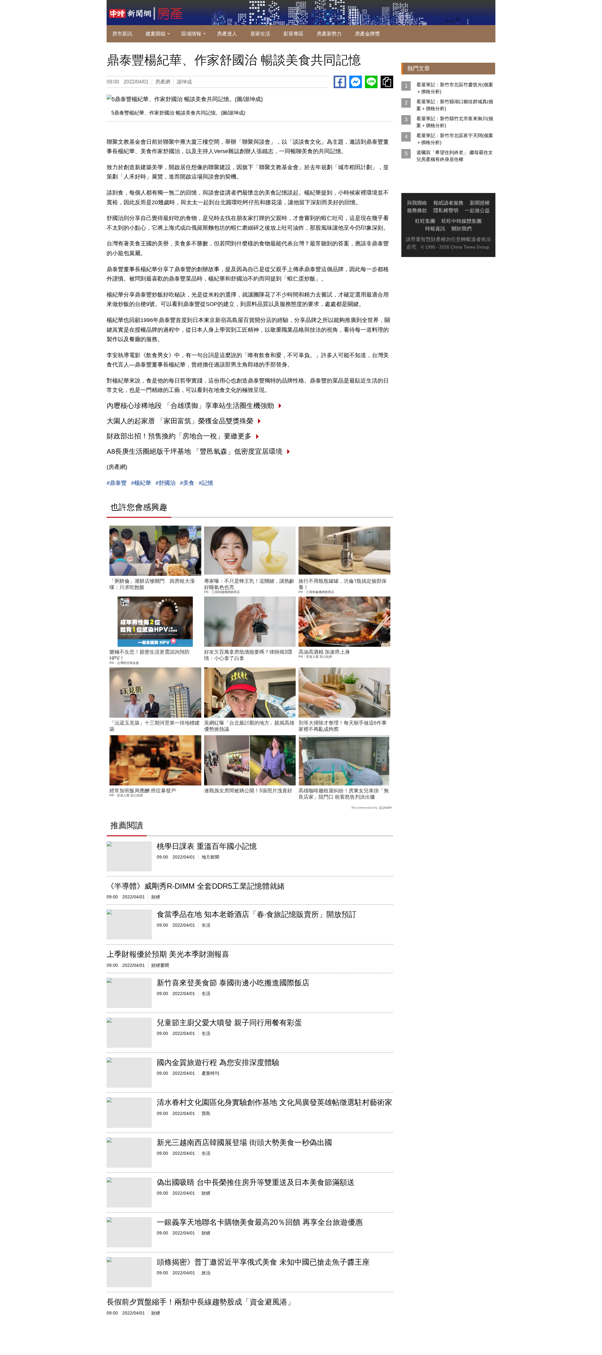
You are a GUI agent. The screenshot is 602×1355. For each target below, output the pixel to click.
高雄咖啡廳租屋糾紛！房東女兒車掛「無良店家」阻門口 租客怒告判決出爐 (343, 794)
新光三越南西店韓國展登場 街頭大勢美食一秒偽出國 (244, 1142)
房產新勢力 (329, 33)
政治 (206, 1272)
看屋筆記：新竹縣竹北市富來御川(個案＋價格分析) (454, 122)
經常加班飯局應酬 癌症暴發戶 (142, 791)
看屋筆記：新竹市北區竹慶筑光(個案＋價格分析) (454, 88)
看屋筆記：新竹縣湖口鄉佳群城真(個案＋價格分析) (454, 105)
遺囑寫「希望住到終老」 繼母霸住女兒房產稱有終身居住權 (454, 156)
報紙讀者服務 (448, 203)
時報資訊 (435, 228)
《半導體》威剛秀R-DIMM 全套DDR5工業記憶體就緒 (196, 886)
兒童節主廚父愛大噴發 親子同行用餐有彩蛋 (229, 1022)
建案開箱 (155, 33)
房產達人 (227, 33)
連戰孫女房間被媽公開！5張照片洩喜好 (248, 791)
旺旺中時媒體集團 (461, 221)
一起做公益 (477, 210)
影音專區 (293, 33)
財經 (155, 896)
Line (371, 82)
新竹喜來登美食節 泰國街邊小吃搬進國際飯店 (233, 982)
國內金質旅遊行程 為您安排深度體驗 (218, 1062)
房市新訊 (122, 33)
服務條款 (417, 210)
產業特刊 (210, 1073)
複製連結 (387, 82)
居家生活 (260, 33)
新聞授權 (480, 203)
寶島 (206, 1113)
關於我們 (462, 228)
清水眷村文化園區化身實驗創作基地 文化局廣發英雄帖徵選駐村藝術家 (274, 1102)
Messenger (355, 82)
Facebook (340, 82)
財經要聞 (160, 965)
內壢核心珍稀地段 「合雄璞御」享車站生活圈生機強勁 (190, 406)
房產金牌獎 (367, 33)
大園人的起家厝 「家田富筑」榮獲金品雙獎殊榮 (180, 421)
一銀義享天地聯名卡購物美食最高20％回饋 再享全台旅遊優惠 (260, 1222)
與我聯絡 (417, 203)
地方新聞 (210, 857)
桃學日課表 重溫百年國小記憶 (207, 846)
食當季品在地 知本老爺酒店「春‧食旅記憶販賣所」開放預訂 (256, 914)
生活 (206, 925)
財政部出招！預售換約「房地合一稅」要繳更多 (179, 436)
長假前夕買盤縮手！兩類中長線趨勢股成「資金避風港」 (201, 1302)
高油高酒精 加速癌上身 (324, 652)
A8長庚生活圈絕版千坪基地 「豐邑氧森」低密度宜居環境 (195, 451)
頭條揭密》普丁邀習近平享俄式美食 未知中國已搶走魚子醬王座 (263, 1262)
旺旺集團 (425, 221)
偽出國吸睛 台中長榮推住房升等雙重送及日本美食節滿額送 (256, 1182)
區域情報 (191, 33)
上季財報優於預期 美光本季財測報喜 (168, 954)
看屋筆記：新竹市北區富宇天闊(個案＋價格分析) (454, 139)
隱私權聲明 (445, 210)
